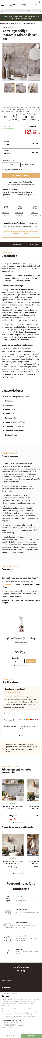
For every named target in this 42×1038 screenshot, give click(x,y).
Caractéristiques (34, 244)
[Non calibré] (24, 117)
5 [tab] (21, 665)
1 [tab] (19, 735)
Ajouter (31, 661)
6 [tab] (22, 665)
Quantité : (15, 658)
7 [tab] (24, 665)
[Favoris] (32, 5)
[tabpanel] (21, 639)
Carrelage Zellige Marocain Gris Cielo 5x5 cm (13, 807)
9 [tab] (27, 665)
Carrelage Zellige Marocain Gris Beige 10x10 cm (13, 863)
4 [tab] (19, 665)
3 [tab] (17, 665)
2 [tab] (16, 665)
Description (17, 244)
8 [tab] (25, 665)
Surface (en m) (7, 160)
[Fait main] (15, 117)
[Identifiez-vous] (36, 5)
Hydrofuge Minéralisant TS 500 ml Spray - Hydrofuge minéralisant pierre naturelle (21, 639)
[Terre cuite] (6, 117)
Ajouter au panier (21, 175)
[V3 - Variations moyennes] (33, 117)
